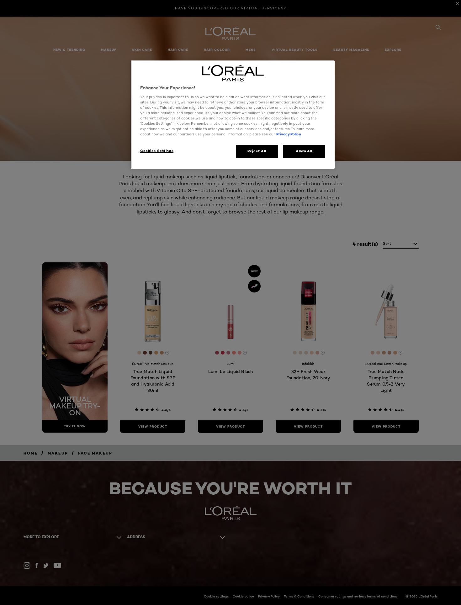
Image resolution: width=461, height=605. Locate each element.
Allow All (304, 151)
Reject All (256, 151)
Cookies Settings (156, 151)
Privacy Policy (288, 134)
